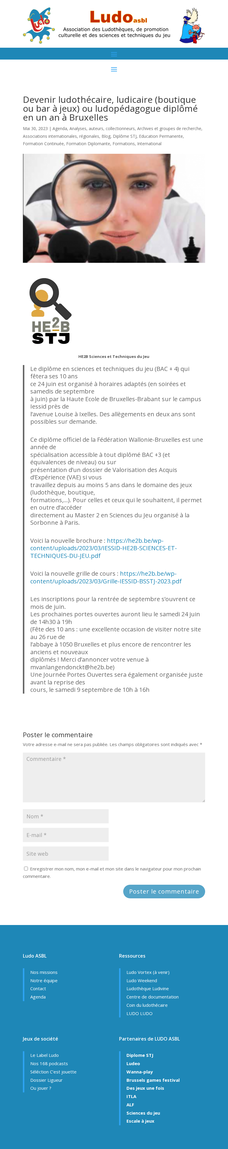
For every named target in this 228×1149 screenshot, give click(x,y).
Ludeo (133, 1063)
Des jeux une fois (145, 1088)
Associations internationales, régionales (61, 136)
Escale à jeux (140, 1121)
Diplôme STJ (125, 136)
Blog (106, 136)
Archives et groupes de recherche (169, 128)
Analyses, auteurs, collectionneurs (102, 128)
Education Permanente (161, 136)
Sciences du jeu (143, 1113)
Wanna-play (139, 1072)
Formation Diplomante (88, 143)
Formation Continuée (43, 143)
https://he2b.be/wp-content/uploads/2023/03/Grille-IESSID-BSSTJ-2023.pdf (106, 577)
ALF (130, 1105)
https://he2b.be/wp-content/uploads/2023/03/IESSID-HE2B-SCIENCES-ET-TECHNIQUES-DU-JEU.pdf (103, 548)
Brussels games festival (153, 1080)
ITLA (131, 1096)
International (149, 143)
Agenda (60, 128)
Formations (124, 143)
